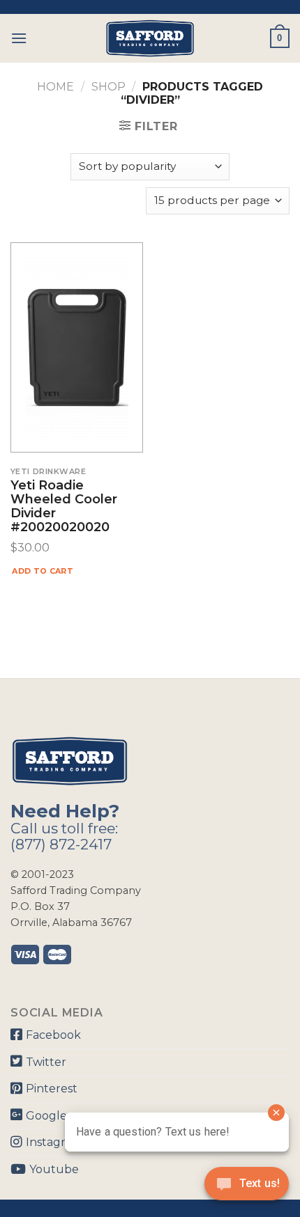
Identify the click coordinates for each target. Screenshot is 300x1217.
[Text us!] (246, 1188)
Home (55, 86)
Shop (108, 86)
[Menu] (18, 38)
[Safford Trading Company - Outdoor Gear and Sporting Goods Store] (150, 38)
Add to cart (42, 571)
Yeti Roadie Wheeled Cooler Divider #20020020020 (63, 506)
